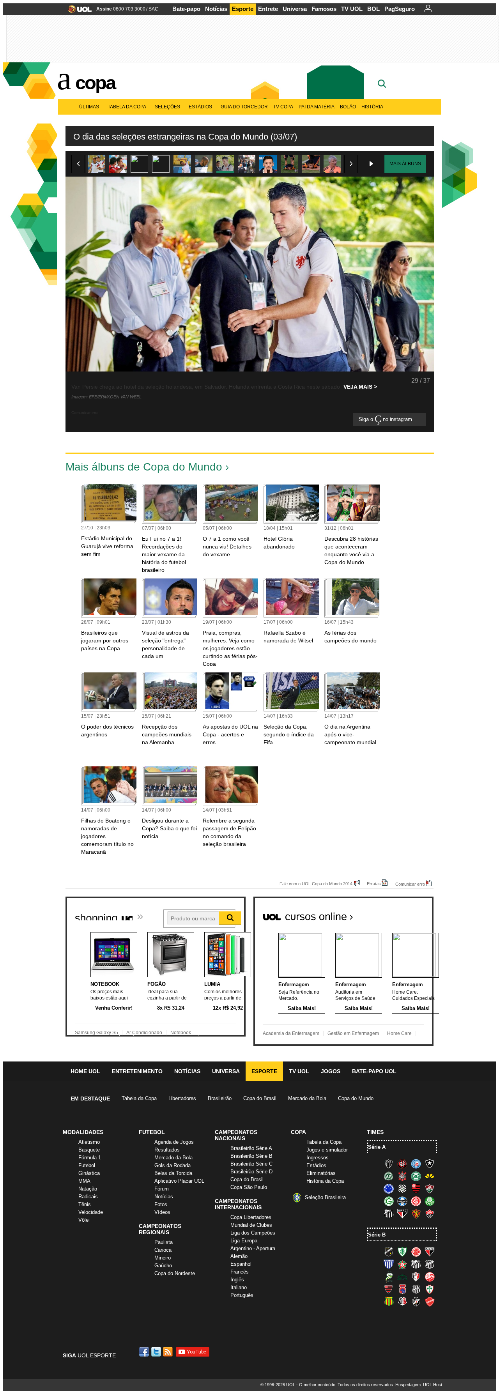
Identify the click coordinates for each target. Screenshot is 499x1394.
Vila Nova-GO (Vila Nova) (429, 1301)
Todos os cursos (407, 913)
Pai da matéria (316, 107)
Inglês (237, 1280)
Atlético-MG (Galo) (388, 1163)
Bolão (348, 107)
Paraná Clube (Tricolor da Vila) (402, 1289)
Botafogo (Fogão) (429, 1163)
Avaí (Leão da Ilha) (388, 1264)
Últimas (89, 107)
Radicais (88, 1196)
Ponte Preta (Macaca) (416, 1289)
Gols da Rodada (172, 1165)
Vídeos (162, 1212)
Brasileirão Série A (251, 1148)
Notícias (216, 8)
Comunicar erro (410, 884)
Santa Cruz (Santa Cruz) (402, 1301)
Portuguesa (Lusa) (429, 1289)
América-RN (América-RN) (416, 1251)
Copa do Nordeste (174, 1273)
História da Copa (325, 1181)
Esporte (242, 8)
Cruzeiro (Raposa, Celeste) (388, 1188)
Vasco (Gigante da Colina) (416, 1301)
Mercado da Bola (307, 1098)
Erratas (374, 883)
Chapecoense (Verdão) (388, 1176)
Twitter (157, 1352)
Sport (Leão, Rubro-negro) (416, 1213)
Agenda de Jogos (174, 1142)
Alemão (239, 1256)
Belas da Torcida (173, 1173)
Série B (377, 1235)
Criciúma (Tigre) (429, 1176)
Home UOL (85, 1071)
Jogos (330, 1071)
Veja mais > (360, 387)
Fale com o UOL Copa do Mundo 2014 (316, 883)
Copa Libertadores (250, 1217)
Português (241, 1295)
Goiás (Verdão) (388, 1201)
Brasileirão (220, 1098)
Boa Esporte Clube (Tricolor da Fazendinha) (402, 1264)
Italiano (238, 1287)
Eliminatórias (321, 1173)
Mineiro (162, 1258)
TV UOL (352, 8)
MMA (84, 1181)
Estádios (200, 107)
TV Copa (283, 107)
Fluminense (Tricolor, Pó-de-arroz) (429, 1188)
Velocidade (90, 1212)
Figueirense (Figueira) (402, 1188)
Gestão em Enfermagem (353, 1033)
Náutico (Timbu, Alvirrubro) (429, 1276)
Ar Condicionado (144, 1032)
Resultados (167, 1150)
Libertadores (182, 1098)
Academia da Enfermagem (291, 1033)
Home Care (399, 1033)
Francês (239, 1272)
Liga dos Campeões (252, 1233)
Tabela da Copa (127, 107)
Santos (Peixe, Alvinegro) (388, 1213)
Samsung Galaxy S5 (96, 1032)
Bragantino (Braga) (416, 1264)
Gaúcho (163, 1265)
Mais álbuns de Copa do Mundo (143, 467)
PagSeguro (399, 8)
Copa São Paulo (248, 1187)
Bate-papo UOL (374, 1071)
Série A (377, 1147)
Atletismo (89, 1142)
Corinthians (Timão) (402, 1176)
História (372, 107)
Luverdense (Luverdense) (388, 1276)
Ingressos (317, 1157)
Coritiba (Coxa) (416, 1176)
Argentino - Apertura (252, 1248)
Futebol (86, 1165)
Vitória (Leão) (429, 1213)
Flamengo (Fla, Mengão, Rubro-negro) (416, 1188)
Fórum (161, 1189)
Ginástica (89, 1173)
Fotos (160, 1204)
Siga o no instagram (386, 420)
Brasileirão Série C (251, 1164)
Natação (87, 1189)
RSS (168, 1352)
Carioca (163, 1250)
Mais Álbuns (405, 163)
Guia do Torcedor (244, 107)
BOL (373, 8)
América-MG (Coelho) (402, 1251)
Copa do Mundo (355, 1098)
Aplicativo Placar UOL (179, 1181)
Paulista (163, 1242)
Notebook (180, 1032)
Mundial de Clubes (251, 1225)
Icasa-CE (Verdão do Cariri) (402, 1276)
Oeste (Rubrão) (388, 1289)
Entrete (268, 8)
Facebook (145, 1352)
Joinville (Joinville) (416, 1276)
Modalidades (83, 1132)
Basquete (89, 1150)
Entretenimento (137, 1071)
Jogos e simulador (327, 1150)
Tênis (84, 1204)
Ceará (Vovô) (429, 1264)
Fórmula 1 (89, 1157)
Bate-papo (186, 8)
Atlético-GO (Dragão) (429, 1251)
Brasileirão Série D (251, 1172)
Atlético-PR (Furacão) (402, 1163)
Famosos (323, 8)
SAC (153, 9)
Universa (295, 8)
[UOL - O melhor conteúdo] (77, 11)
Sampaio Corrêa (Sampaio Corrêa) (388, 1301)
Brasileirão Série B (251, 1156)
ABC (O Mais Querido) (388, 1251)
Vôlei (84, 1220)
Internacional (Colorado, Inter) (416, 1201)
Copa (95, 82)
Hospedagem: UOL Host (418, 1384)
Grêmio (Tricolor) (402, 1201)
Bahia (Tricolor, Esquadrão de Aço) (416, 1163)
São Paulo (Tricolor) (402, 1213)
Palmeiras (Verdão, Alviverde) (429, 1201)
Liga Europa (243, 1241)
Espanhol (240, 1264)
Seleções (167, 107)
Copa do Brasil (259, 1098)
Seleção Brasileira (325, 1197)
